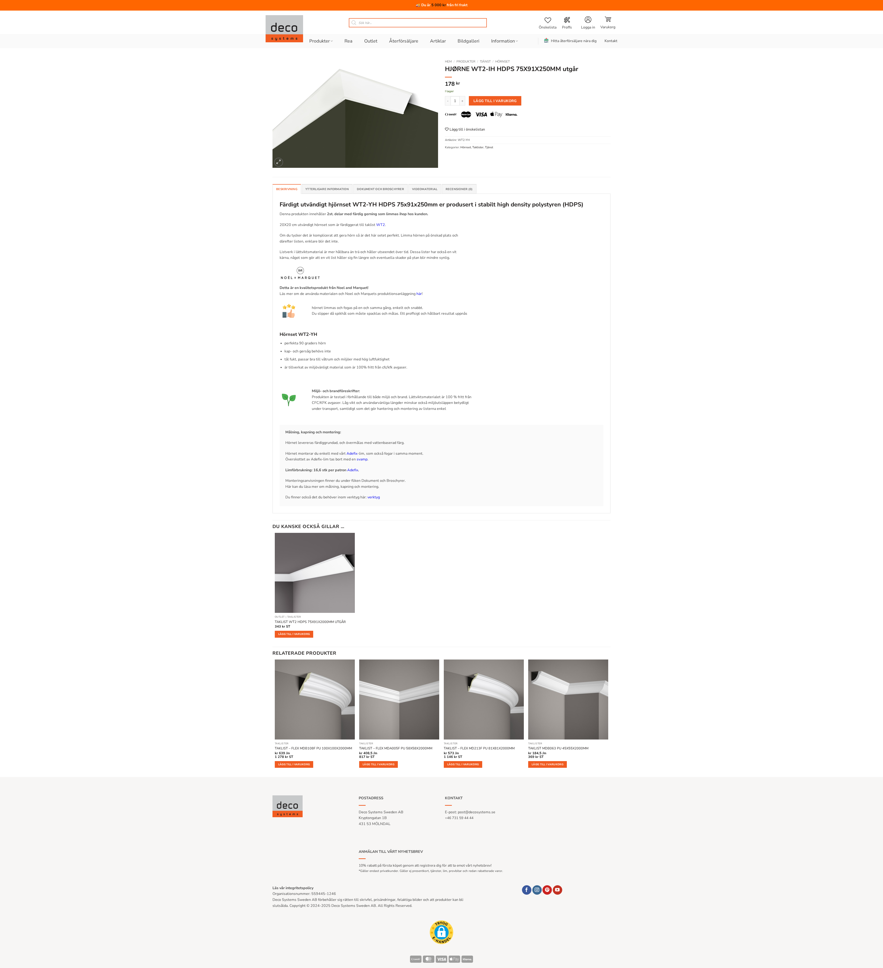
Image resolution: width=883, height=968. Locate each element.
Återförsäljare (403, 41)
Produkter (319, 41)
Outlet (370, 41)
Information (503, 41)
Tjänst (485, 61)
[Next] (608, 718)
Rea (348, 41)
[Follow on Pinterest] (547, 890)
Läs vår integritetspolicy (292, 888)
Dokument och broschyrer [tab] (380, 189)
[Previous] (275, 718)
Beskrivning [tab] (286, 189)
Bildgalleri (468, 41)
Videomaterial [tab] (424, 189)
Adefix (352, 453)
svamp (362, 459)
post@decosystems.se (476, 812)
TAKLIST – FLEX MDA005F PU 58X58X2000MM (395, 748)
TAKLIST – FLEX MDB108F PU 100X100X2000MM (313, 748)
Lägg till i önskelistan (467, 129)
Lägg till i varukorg (495, 100)
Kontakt (611, 40)
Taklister (478, 147)
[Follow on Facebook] (526, 890)
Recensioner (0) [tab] (459, 189)
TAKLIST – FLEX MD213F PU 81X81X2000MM (479, 748)
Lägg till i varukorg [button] (294, 634)
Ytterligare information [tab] (327, 189)
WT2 (380, 224)
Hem (448, 61)
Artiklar (438, 41)
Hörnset (502, 61)
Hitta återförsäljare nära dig (573, 40)
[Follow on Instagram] (537, 890)
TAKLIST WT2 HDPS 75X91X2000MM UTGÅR (310, 622)
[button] (607, 22)
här (419, 293)
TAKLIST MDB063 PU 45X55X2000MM (558, 748)
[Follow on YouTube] (557, 890)
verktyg (373, 497)
